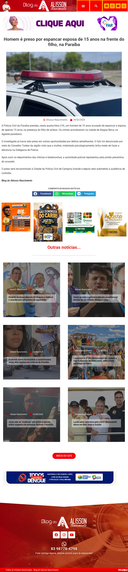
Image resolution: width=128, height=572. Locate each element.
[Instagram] (112, 5)
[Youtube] (118, 5)
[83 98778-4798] (64, 544)
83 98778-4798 (64, 549)
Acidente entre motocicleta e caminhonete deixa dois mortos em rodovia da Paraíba (30, 360)
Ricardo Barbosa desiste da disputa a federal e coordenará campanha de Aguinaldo (31, 298)
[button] (83, 5)
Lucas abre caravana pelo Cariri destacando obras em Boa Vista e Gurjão (95, 423)
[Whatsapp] (123, 5)
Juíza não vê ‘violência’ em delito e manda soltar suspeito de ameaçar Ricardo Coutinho (31, 423)
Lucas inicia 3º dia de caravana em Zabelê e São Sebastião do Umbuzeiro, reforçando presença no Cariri (95, 361)
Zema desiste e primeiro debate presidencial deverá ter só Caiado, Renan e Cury (95, 298)
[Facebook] (106, 5)
